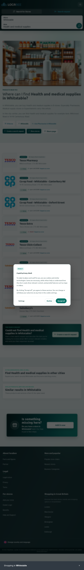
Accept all (61, 301)
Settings (21, 301)
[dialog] (42, 285)
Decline (49, 301)
